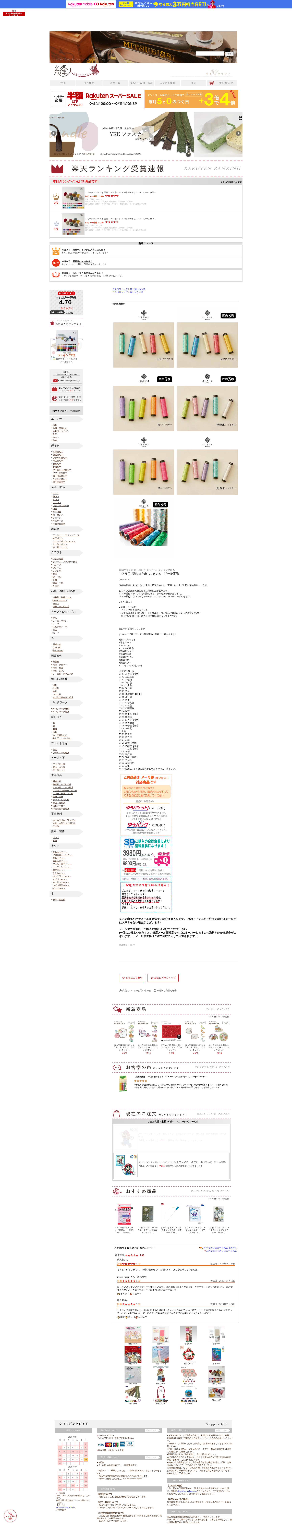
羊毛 (55, 749)
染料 (55, 580)
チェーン (57, 518)
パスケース (58, 521)
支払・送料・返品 (184, 1533)
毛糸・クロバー (60, 665)
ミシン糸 (57, 647)
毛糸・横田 (58, 668)
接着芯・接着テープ (62, 597)
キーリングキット (61, 882)
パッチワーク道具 (61, 712)
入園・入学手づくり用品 (64, 823)
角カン (56, 496)
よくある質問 (201, 1533)
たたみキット (59, 873)
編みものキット (60, 861)
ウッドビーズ (59, 764)
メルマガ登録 (216, 1533)
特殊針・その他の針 (62, 784)
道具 (55, 425)
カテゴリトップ (120, 289)
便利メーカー (59, 806)
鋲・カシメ (58, 515)
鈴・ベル (57, 577)
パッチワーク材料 (61, 709)
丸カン (56, 499)
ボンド (56, 837)
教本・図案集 (59, 900)
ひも (55, 618)
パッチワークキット (62, 876)
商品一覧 (169, 1533)
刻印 (55, 434)
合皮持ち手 (58, 455)
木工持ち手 (58, 461)
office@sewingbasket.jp (65, 1507)
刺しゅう (134, 292)
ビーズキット (59, 770)
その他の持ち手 (60, 479)
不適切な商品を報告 (167, 990)
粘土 (55, 574)
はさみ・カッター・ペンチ (65, 790)
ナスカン (57, 502)
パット (56, 603)
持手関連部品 (59, 482)
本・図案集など (60, 735)
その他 (56, 586)
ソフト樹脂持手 (60, 473)
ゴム (55, 630)
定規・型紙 (58, 796)
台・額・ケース (60, 547)
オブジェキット (60, 879)
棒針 (55, 685)
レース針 (57, 694)
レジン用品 (58, 559)
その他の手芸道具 (61, 809)
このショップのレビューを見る (221, 1251)
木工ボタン (58, 538)
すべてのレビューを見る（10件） (220, 1247)
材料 (55, 729)
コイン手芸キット (61, 885)
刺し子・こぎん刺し (62, 738)
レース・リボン (60, 621)
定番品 (56, 662)
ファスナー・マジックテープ (66, 535)
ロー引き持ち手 (60, 476)
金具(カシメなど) (60, 431)
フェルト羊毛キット (62, 864)
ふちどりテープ (60, 627)
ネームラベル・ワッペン (64, 820)
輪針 (55, 691)
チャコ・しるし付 (61, 799)
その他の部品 (59, 524)
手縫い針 (57, 781)
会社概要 (159, 1533)
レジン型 (57, 571)
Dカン (55, 493)
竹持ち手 (57, 464)
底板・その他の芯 (61, 606)
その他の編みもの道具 (63, 697)
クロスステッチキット (63, 855)
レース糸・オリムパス (63, 674)
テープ (56, 624)
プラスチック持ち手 (62, 470)
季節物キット (59, 870)
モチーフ (57, 565)
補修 (55, 840)
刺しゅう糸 (58, 650)
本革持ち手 (58, 452)
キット (56, 437)
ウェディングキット (62, 867)
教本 (55, 440)
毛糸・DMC (58, 671)
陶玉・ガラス (59, 767)
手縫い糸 (57, 644)
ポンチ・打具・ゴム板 (63, 793)
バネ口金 (57, 512)
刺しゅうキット (60, 852)
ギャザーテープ (60, 600)
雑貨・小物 (58, 583)
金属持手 (57, 467)
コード (56, 633)
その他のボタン (60, 544)
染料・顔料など (60, 428)
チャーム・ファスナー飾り (65, 562)
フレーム (57, 568)
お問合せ (228, 1533)
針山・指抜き (59, 803)
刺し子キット (59, 858)
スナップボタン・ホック (64, 541)
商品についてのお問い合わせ (136, 990)
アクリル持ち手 (60, 458)
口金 (55, 508)
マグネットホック (61, 505)
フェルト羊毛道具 (61, 753)
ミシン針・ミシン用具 (63, 787)
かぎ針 (56, 688)
